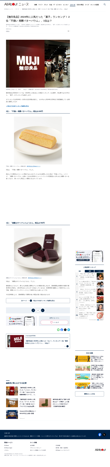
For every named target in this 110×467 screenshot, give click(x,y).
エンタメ (65, 4)
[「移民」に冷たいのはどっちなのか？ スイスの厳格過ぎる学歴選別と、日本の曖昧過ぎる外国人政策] (97, 386)
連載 (35, 4)
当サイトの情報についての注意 (38, 450)
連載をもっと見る (89, 394)
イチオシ (6, 450)
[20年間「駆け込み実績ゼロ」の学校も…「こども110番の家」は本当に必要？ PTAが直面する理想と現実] (97, 368)
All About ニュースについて (62, 450)
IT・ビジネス (58, 4)
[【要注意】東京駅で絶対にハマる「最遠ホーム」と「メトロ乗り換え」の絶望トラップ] (97, 377)
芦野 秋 (7, 31)
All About (6, 445)
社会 (50, 4)
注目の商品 (80, 4)
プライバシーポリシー (35, 447)
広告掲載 (58, 445)
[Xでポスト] (65, 329)
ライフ (40, 4)
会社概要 (32, 445)
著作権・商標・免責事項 (62, 447)
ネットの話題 (94, 4)
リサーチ (72, 4)
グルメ (46, 4)
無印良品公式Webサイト (33, 166)
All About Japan (8, 447)
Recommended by (93, 319)
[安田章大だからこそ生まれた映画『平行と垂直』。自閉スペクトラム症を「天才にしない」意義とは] (97, 359)
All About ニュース (8, 9)
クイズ (87, 4)
